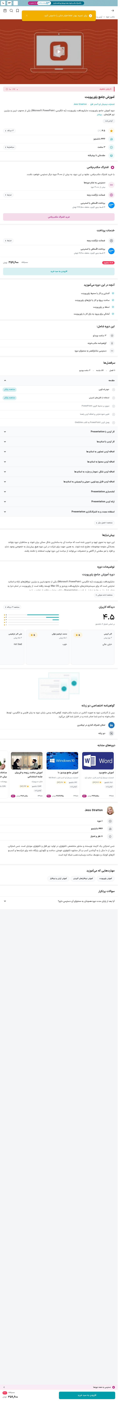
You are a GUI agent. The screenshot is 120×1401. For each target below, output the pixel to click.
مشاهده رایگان (9, 389)
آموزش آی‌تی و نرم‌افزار (58, 878)
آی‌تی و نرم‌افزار (96, 17)
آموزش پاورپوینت (105, 878)
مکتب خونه (110, 17)
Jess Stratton (94, 810)
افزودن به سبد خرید (58, 271)
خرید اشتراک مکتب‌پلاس (59, 217)
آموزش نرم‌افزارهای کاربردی (83, 878)
